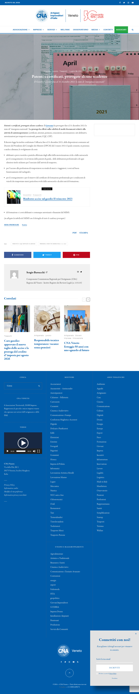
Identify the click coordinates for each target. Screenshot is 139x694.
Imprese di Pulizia (57, 464)
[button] (23, 443)
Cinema (100, 401)
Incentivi (27, 195)
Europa (100, 428)
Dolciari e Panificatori (59, 428)
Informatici (54, 468)
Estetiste (53, 441)
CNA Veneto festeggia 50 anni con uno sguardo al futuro (76, 346)
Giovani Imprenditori (59, 602)
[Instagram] (128, 2)
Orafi (52, 504)
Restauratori (55, 508)
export (53, 584)
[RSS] (78, 662)
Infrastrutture (102, 459)
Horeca (53, 459)
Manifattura (102, 486)
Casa (99, 397)
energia (53, 580)
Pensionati (54, 620)
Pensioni (100, 495)
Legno (53, 481)
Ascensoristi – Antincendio (61, 388)
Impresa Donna (56, 611)
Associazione (20, 29)
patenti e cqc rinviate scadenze (24, 244)
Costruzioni (55, 576)
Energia (100, 424)
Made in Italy (102, 481)
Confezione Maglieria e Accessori (63, 419)
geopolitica (54, 598)
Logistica (100, 477)
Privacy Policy (9, 485)
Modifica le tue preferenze (13, 491)
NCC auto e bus (57, 495)
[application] (23, 443)
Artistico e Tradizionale (59, 558)
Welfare (65, 29)
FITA (52, 593)
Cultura (100, 410)
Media (94, 29)
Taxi (52, 512)
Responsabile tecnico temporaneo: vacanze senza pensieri (46, 344)
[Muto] (34, 451)
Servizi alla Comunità (59, 629)
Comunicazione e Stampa (60, 415)
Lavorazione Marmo (58, 477)
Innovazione (78, 338)
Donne (99, 419)
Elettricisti (54, 437)
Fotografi (54, 446)
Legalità (100, 472)
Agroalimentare (56, 553)
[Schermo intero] (38, 451)
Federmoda (54, 589)
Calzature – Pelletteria (59, 397)
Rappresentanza (103, 504)
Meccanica (54, 486)
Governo (49, 125)
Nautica (53, 490)
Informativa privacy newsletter (15, 495)
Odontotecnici (56, 499)
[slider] (20, 451)
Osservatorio (80, 29)
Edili (52, 433)
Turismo (100, 526)
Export (99, 433)
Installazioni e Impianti (59, 616)
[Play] (7, 451)
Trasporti (63, 71)
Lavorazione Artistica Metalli (62, 472)
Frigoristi (54, 450)
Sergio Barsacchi (35, 272)
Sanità (99, 508)
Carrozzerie (55, 401)
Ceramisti (54, 406)
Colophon (62, 687)
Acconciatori (55, 384)
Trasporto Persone (57, 535)
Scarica (24, 225)
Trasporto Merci (57, 530)
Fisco (99, 437)
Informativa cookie (11, 488)
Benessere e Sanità (57, 562)
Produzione (55, 624)
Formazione (101, 441)
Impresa (47, 71)
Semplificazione (103, 512)
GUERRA (54, 607)
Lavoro (55, 71)
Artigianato (39, 335)
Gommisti (54, 455)
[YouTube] (132, 2)
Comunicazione (103, 406)
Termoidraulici (56, 517)
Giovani (78, 335)
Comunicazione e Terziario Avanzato (65, 571)
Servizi (51, 29)
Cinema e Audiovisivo (59, 410)
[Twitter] (124, 2)
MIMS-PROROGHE (11, 225)
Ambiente (101, 384)
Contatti (108, 29)
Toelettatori (55, 526)
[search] (39, 386)
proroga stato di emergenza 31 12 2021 (53, 244)
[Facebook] (120, 2)
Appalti (100, 388)
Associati (121, 29)
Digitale (53, 424)
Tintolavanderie (56, 521)
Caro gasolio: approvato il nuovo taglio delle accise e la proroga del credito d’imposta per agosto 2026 (16, 350)
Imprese (37, 29)
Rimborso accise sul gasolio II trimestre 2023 (47, 199)
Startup (100, 517)
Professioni (101, 499)
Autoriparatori (56, 393)
